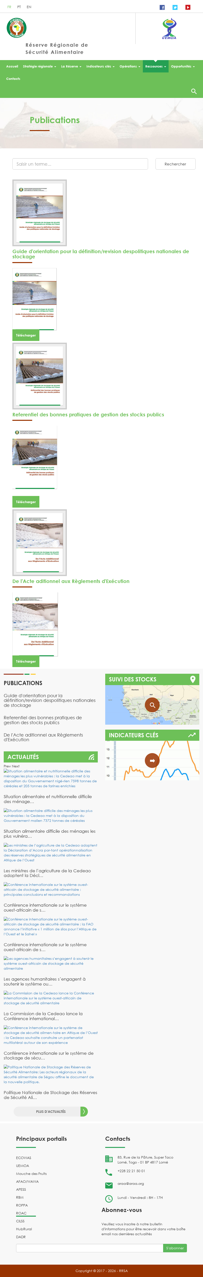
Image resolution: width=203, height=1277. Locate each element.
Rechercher (175, 163)
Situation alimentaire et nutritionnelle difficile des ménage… (48, 799)
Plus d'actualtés (51, 1111)
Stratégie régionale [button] (38, 66)
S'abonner (175, 1248)
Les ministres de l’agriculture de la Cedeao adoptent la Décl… (47, 873)
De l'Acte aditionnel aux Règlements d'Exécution (70, 581)
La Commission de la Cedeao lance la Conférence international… (43, 1016)
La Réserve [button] (69, 66)
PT (19, 6)
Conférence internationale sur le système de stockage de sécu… (49, 1056)
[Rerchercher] (194, 91)
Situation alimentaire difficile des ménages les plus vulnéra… (50, 834)
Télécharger (26, 335)
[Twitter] (175, 7)
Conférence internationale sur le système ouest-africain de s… (45, 907)
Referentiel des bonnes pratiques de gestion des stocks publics (88, 414)
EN (29, 6)
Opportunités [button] (181, 66)
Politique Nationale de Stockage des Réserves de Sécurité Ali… (50, 1095)
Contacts (13, 79)
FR (9, 6)
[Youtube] (188, 7)
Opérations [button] (128, 66)
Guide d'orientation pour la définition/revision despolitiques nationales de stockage (100, 254)
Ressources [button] (154, 66)
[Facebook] (162, 7)
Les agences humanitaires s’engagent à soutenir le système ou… (45, 981)
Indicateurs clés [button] (98, 66)
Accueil (12, 66)
